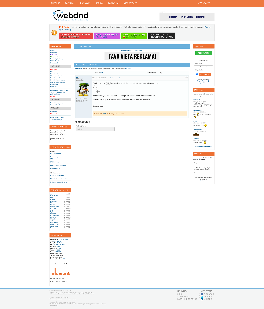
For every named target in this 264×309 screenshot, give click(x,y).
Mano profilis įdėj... (58, 175)
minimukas (54, 208)
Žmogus (196, 138)
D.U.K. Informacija (57, 82)
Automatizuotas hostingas (131, 50)
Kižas (52, 203)
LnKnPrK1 (54, 196)
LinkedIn (208, 299)
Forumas (53, 52)
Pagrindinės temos (187, 299)
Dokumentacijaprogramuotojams (161, 36)
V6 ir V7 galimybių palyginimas (57, 93)
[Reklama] (132, 60)
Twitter (208, 297)
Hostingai (54, 84)
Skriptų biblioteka (57, 76)
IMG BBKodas (55, 153)
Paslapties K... (55, 222)
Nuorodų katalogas (57, 59)
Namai (52, 50)
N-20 (52, 210)
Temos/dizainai (56, 105)
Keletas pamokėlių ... (58, 182)
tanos (64, 140)
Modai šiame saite (57, 80)
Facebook (209, 294)
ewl (101, 72)
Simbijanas (54, 226)
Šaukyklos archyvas (203, 146)
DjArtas (53, 213)
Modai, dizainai (56, 78)
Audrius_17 (54, 224)
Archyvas (203, 181)
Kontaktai (54, 63)
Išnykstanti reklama (58, 165)
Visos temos (130, 3)
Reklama (53, 111)
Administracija (56, 119)
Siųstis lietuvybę (134, 36)
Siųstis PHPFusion (107, 36)
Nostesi (53, 217)
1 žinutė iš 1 (115, 78)
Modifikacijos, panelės (59, 103)
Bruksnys (53, 204)
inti (51, 197)
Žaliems (128, 68)
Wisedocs (53, 219)
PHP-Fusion (62, 292)
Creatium (66, 297)
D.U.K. (180, 294)
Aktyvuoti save (204, 82)
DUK (52, 72)
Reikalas (53, 201)
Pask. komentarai (57, 117)
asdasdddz (54, 221)
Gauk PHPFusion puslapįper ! (76, 35)
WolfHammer (55, 215)
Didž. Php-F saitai (57, 61)
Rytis (52, 212)
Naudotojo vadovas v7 (59, 90)
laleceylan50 (55, 206)
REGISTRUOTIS (203, 53)
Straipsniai (183, 297)
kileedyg (53, 199)
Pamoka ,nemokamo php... (58, 157)
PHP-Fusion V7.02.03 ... (59, 178)
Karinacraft (54, 228)
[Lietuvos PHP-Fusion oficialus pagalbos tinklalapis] (70, 20)
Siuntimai (54, 74)
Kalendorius (55, 168)
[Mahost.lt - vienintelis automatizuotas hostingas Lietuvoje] (187, 17)
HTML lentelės (56, 162)
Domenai (53, 86)
